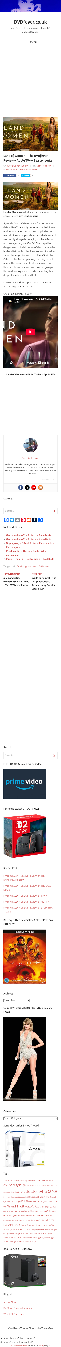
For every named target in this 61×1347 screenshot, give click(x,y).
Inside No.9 (31, 1211)
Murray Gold (39, 1220)
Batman (21, 1180)
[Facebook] (20, 487)
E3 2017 (43, 1197)
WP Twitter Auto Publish (20, 1345)
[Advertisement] (30, 80)
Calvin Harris (31, 1185)
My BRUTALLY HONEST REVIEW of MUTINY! (26, 901)
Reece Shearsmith (30, 1225)
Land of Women (40, 566)
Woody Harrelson (26, 1241)
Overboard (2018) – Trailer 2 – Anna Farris (28, 539)
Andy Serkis (9, 1180)
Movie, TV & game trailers (18, 169)
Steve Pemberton (31, 1238)
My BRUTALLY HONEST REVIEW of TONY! (25, 895)
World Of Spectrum (13, 1314)
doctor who (41, 1191)
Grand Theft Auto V (24, 1206)
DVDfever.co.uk (30, 22)
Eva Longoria (24, 566)
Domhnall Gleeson (11, 1197)
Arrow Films (9, 1302)
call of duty (14, 1185)
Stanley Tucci (29, 1233)
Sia (6, 1234)
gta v (7, 1211)
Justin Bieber (43, 1215)
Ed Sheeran (31, 1201)
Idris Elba (18, 1211)
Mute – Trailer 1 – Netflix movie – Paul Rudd (30, 559)
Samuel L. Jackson (26, 1229)
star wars (45, 1233)
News (34, 169)
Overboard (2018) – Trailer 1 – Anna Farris (28, 535)
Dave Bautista (18, 1192)
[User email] (40, 487)
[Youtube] (33, 487)
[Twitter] (27, 487)
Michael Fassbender (21, 1221)
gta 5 (45, 1207)
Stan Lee (14, 1234)
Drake (33, 1197)
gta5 (53, 1207)
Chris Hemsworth (45, 1185)
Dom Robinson (43, 166)
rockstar (46, 1225)
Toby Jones (10, 1242)
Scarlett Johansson (47, 1230)
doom (24, 1197)
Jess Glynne (14, 1216)
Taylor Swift (47, 1238)
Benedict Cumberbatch (40, 1180)
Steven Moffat (12, 1237)
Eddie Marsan (14, 1202)
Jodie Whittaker (27, 1216)
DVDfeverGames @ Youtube (18, 1308)
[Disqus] (30, 630)
